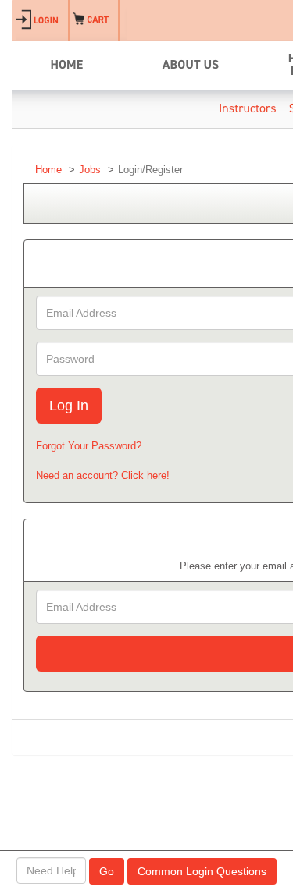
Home (48, 170)
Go (106, 871)
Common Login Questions (202, 871)
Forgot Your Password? (88, 446)
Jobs (90, 170)
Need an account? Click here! (103, 475)
